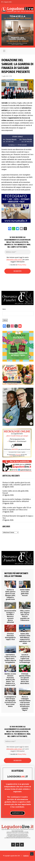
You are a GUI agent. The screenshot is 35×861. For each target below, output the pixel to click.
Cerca (4, 309)
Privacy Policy (22, 265)
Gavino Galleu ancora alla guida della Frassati (15, 492)
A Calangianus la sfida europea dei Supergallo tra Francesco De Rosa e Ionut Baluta (10, 701)
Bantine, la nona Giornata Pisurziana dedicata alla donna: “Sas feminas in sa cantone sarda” (10, 679)
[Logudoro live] (17, 9)
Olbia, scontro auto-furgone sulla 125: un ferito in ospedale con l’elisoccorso (16, 509)
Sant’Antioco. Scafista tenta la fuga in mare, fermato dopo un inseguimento (10, 658)
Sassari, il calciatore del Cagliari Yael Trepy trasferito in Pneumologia (24, 658)
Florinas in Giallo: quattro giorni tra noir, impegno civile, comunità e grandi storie (16, 484)
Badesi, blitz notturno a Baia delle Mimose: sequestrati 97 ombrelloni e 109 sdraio (24, 638)
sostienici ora (17, 813)
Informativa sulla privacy (14, 259)
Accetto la (18, 265)
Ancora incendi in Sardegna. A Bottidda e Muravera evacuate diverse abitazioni (16, 500)
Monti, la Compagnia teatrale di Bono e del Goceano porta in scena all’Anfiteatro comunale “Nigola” (24, 703)
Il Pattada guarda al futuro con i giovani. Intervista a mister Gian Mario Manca (24, 678)
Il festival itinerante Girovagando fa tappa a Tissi (17, 517)
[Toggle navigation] (4, 51)
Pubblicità (26, 856)
